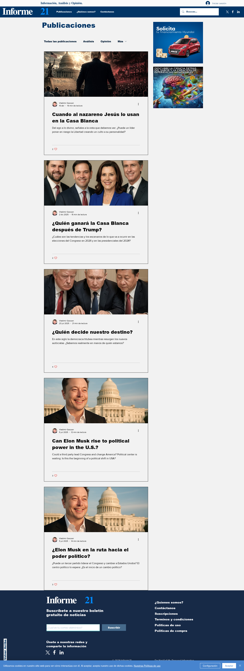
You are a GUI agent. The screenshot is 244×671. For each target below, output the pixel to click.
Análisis (88, 41)
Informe (17, 11)
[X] (227, 12)
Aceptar (229, 665)
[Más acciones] (139, 104)
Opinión (106, 41)
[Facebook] (233, 12)
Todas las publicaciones (60, 41)
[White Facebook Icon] (54, 652)
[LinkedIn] (238, 12)
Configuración (210, 665)
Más (120, 41)
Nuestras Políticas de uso (147, 665)
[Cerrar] (240, 665)
